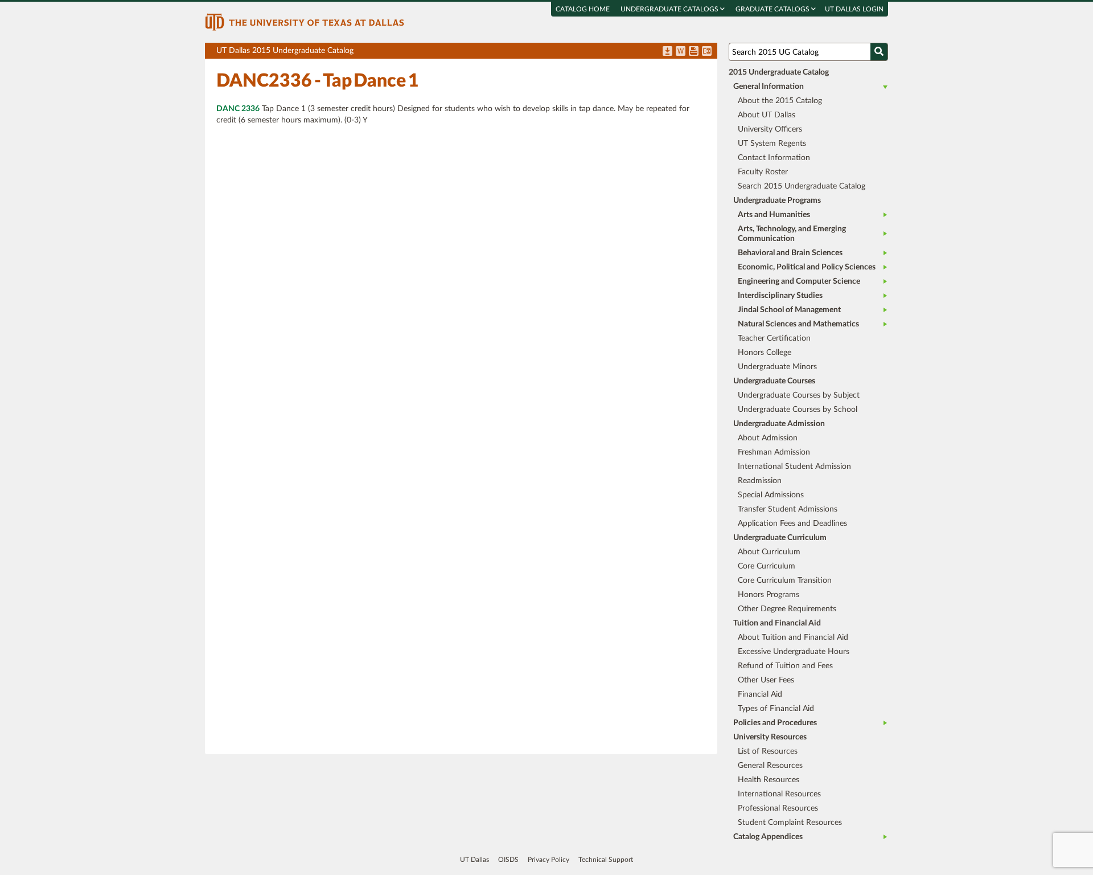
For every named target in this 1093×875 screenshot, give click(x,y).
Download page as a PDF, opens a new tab (667, 52)
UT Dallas (474, 859)
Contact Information (774, 158)
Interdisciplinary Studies (780, 296)
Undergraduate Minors (777, 367)
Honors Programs (768, 595)
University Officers (770, 129)
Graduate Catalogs (773, 9)
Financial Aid (760, 694)
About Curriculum (769, 552)
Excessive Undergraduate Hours (793, 652)
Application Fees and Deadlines (792, 524)
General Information (768, 87)
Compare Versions (707, 52)
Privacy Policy (548, 859)
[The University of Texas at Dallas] (304, 22)
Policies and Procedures (775, 723)
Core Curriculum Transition (785, 580)
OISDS (508, 859)
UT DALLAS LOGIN (854, 9)
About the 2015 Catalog (780, 101)
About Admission (768, 438)
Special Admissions (771, 495)
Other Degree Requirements (787, 609)
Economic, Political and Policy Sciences (807, 267)
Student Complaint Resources (790, 823)
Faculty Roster (763, 172)
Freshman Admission (774, 452)
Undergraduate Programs (777, 201)
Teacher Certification (774, 338)
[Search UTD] (878, 51)
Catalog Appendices (768, 837)
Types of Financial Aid (776, 709)
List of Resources (768, 751)
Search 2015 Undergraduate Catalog (801, 186)
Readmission (760, 481)
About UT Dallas (766, 115)
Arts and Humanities (774, 215)
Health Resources (768, 780)
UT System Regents (772, 144)
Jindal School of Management (789, 310)
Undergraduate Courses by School (797, 410)
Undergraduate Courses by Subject (799, 395)
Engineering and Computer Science (799, 281)
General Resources (770, 766)
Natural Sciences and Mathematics (798, 324)
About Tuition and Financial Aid (793, 637)
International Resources (779, 794)
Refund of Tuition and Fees (785, 666)
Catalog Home (583, 9)
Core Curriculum (766, 566)
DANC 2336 (238, 109)
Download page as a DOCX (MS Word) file (680, 52)
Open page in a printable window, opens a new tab (693, 52)
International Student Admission (794, 467)
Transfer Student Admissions (787, 509)
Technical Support (605, 859)
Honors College (764, 353)
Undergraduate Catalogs (670, 9)
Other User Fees (766, 680)
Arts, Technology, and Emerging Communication (792, 234)
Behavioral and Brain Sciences (790, 253)
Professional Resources (778, 808)
